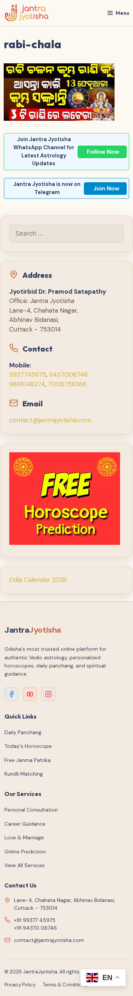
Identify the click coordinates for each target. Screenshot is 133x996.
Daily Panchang (22, 732)
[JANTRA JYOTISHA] (27, 13)
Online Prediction (25, 851)
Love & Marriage (24, 837)
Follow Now (103, 152)
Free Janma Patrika (27, 760)
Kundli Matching (23, 773)
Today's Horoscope (28, 746)
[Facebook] (11, 694)
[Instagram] (48, 694)
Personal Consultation (31, 809)
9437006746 (68, 374)
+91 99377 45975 (34, 920)
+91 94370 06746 (35, 928)
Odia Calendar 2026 (38, 580)
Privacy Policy (19, 985)
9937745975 (27, 374)
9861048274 (27, 384)
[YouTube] (30, 694)
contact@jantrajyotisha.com (50, 420)
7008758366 (67, 384)
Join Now (106, 188)
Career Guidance (24, 823)
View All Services (24, 865)
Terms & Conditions (65, 985)
